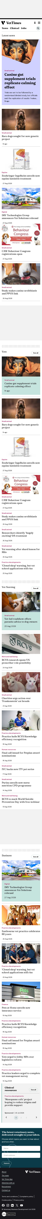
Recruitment (6, 1186)
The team (5, 1175)
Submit (7, 1163)
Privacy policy (19, 1200)
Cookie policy (7, 1200)
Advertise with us (8, 1183)
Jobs (23, 28)
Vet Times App (7, 1179)
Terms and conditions (10, 1197)
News (5, 28)
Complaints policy (26, 1197)
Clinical (14, 28)
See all (35, 353)
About (4, 1172)
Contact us (6, 1190)
